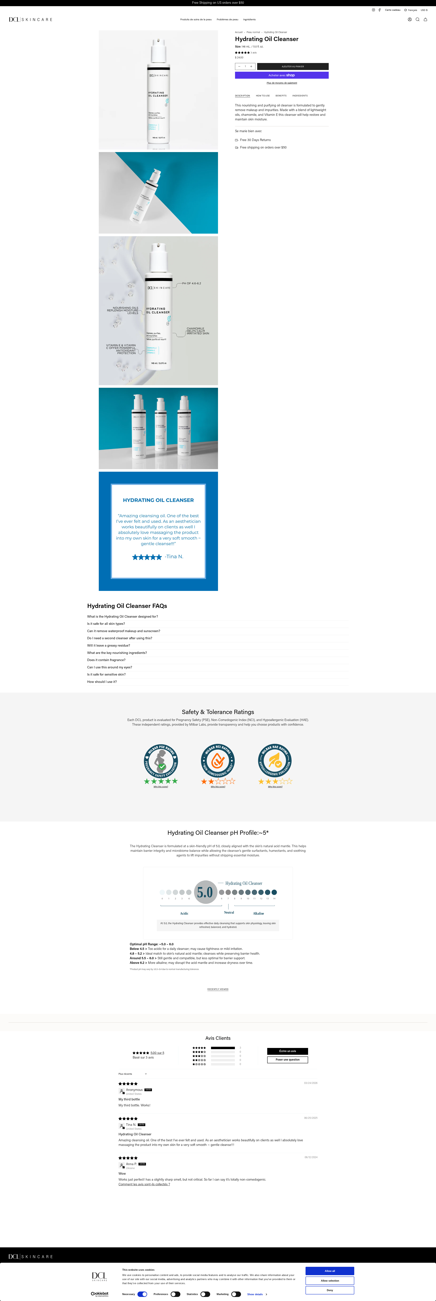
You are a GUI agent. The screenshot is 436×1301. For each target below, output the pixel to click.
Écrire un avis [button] (287, 1051)
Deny (330, 1290)
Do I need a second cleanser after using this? (119, 638)
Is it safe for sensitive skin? (106, 674)
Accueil (239, 32)
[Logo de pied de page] (31, 1256)
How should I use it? (102, 682)
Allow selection (330, 1280)
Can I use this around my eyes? (109, 667)
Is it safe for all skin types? (106, 624)
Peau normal (253, 32)
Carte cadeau (392, 9)
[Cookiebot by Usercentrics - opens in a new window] (100, 1294)
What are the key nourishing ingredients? (117, 653)
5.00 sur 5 (157, 1053)
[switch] (175, 1294)
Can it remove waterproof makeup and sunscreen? (123, 631)
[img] (128, 1084)
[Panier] (425, 19)
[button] (196, 19)
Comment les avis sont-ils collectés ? (144, 1184)
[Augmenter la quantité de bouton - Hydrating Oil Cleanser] (251, 66)
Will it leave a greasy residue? (108, 645)
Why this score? (161, 787)
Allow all (330, 1270)
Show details (255, 1294)
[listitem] (218, 617)
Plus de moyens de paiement (282, 83)
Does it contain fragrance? (106, 660)
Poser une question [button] (288, 1060)
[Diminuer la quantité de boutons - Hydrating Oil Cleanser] (239, 66)
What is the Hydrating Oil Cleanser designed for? (122, 616)
